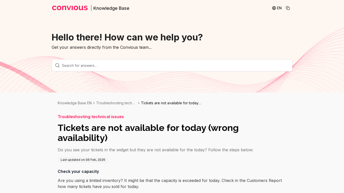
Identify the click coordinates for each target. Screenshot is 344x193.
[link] (171, 103)
